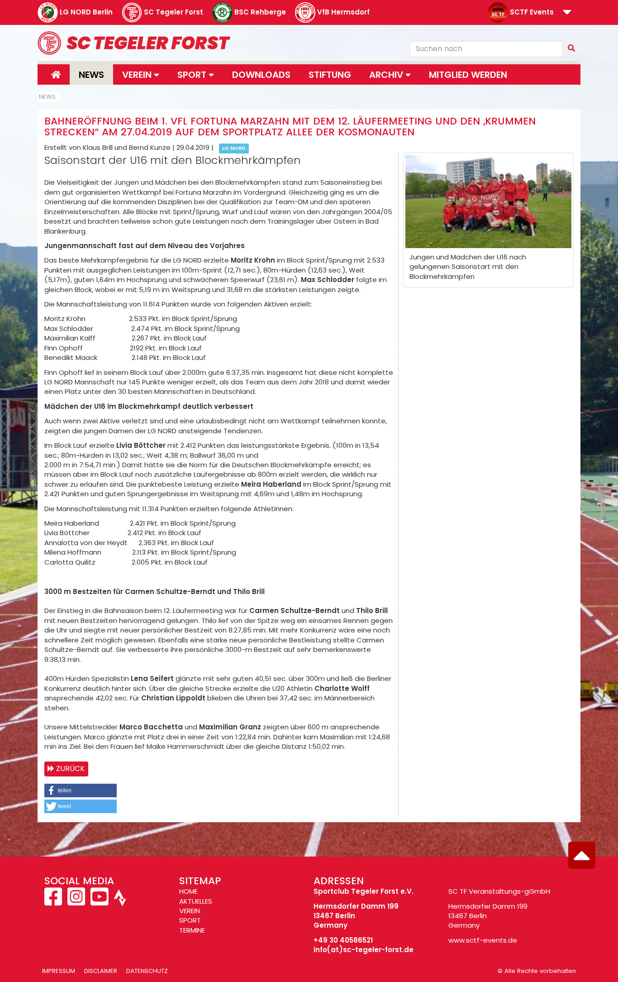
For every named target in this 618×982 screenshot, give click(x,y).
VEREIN (189, 910)
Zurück (70, 768)
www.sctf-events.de (482, 940)
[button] (567, 13)
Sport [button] (193, 74)
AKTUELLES (195, 901)
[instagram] (76, 901)
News (91, 74)
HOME (188, 891)
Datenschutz (147, 971)
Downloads (261, 74)
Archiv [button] (387, 74)
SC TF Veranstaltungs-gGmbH (499, 891)
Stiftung (330, 74)
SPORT (190, 920)
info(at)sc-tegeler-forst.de (364, 949)
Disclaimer (100, 971)
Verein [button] (138, 74)
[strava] (119, 901)
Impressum (58, 971)
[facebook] (54, 901)
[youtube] (99, 901)
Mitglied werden (468, 74)
